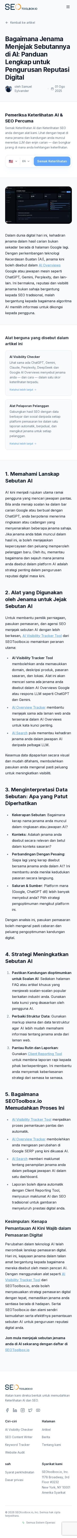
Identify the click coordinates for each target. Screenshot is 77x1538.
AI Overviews (50, 265)
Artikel (46, 1429)
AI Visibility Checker (19, 1429)
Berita (46, 1437)
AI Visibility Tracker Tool (42, 636)
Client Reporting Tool (45, 1054)
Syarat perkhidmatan (19, 1472)
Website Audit (15, 1452)
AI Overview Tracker (29, 707)
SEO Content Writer (19, 1437)
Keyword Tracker (17, 1444)
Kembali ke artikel (22, 22)
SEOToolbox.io (17, 1350)
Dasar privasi (14, 1480)
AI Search (20, 733)
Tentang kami (51, 1444)
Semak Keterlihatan (52, 161)
